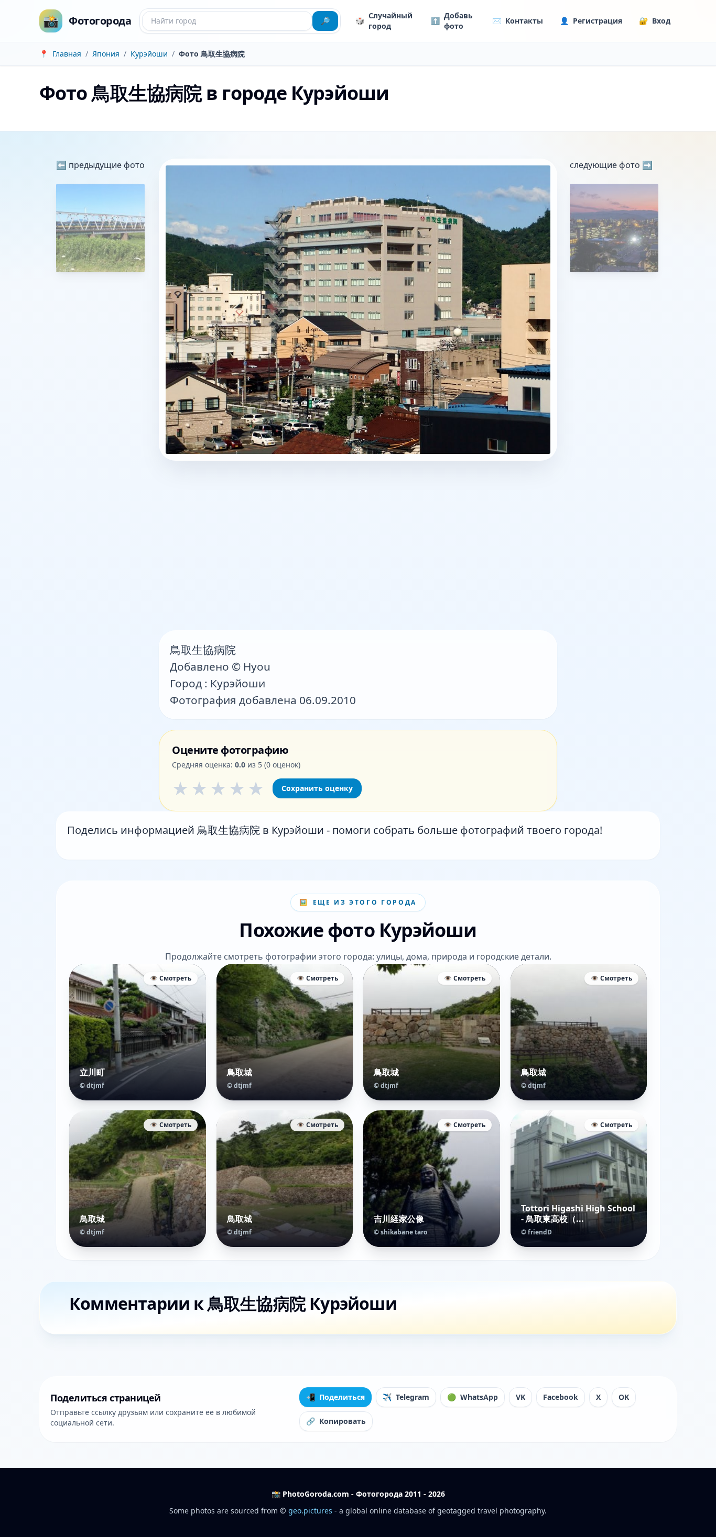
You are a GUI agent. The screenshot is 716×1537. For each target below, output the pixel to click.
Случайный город (384, 20)
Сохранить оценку (317, 788)
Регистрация (591, 21)
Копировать (336, 1421)
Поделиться (335, 1397)
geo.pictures (310, 1511)
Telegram (406, 1397)
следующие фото (606, 165)
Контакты (517, 21)
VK (520, 1397)
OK (624, 1397)
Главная (66, 54)
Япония (106, 54)
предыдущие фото (106, 165)
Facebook (560, 1397)
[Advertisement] (358, 546)
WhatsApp (472, 1397)
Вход (654, 21)
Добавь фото (452, 20)
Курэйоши (149, 54)
